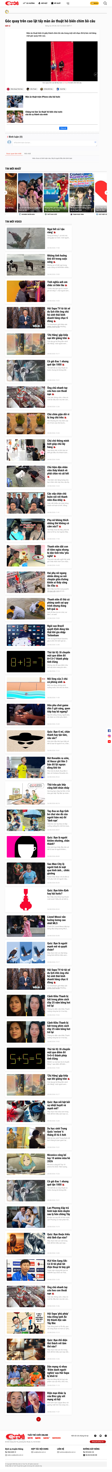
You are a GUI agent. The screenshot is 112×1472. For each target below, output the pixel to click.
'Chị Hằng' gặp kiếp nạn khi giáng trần (57, 336)
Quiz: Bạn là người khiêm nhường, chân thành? (58, 841)
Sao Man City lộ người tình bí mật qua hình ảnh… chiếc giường (58, 868)
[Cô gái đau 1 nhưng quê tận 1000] (26, 370)
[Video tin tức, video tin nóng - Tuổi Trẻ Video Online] (47, 1437)
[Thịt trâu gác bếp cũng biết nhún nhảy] (26, 794)
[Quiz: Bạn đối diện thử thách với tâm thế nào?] (26, 1349)
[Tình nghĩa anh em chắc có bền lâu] (26, 291)
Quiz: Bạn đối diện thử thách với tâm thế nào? (57, 1343)
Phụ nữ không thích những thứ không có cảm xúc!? (58, 523)
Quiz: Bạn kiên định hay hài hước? (58, 892)
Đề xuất (57, 3)
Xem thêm (39, 1419)
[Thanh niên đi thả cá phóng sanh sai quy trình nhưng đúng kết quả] (26, 609)
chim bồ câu (48, 89)
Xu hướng (30, 3)
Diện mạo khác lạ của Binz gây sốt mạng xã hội (56, 1396)
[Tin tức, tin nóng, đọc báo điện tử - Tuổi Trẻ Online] (31, 1437)
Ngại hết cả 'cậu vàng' (55, 231)
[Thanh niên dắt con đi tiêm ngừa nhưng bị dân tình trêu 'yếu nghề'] (26, 556)
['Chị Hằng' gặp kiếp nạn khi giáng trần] (26, 344)
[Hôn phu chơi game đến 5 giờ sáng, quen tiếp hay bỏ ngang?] (26, 714)
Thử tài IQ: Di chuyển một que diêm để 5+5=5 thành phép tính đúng (58, 1054)
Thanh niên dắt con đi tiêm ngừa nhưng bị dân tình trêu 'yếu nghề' (58, 551)
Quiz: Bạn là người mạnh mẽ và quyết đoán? (57, 946)
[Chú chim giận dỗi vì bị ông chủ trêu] (26, 423)
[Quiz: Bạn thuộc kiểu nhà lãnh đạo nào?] (26, 1243)
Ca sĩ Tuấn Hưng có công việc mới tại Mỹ (30, 209)
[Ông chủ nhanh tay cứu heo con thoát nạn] (26, 397)
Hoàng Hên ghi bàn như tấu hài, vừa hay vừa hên (55, 209)
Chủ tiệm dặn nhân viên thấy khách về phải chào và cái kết (58, 470)
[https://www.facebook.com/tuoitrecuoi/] (95, 1436)
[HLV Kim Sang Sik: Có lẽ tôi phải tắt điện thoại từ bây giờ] (26, 1270)
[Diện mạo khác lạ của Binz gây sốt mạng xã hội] (26, 1402)
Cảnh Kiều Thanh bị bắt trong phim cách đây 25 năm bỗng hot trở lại (58, 1001)
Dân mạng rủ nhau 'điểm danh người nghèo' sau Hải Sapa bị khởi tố (58, 1371)
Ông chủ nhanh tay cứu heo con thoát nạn (57, 391)
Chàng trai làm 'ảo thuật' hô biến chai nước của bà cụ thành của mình (43, 113)
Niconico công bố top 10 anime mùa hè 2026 (58, 1158)
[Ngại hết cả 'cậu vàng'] (26, 238)
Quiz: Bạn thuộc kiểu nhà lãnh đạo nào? (58, 1236)
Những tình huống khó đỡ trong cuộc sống (57, 259)
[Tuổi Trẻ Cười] (106, 1436)
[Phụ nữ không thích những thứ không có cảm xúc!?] (26, 529)
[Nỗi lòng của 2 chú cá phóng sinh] (26, 688)
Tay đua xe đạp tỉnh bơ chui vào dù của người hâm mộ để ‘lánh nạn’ (58, 816)
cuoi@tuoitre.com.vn (40, 1452)
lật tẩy (63, 89)
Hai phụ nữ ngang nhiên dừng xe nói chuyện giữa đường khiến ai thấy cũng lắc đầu (57, 579)
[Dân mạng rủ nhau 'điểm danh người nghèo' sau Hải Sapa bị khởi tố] (26, 1376)
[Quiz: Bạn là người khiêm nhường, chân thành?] (26, 847)
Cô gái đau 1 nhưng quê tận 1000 (57, 363)
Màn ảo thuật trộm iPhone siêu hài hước (42, 96)
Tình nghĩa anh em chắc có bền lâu (57, 284)
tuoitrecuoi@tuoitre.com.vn (67, 1452)
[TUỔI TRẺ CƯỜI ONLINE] (15, 1437)
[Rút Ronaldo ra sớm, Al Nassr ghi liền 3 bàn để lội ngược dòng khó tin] (26, 767)
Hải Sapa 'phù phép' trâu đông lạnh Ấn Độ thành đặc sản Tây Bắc (57, 1318)
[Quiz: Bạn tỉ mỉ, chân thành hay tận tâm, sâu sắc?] (26, 741)
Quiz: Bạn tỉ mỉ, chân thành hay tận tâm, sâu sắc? (58, 735)
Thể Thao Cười (52, 214)
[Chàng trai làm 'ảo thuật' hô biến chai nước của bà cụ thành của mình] (15, 116)
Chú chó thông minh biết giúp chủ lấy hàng (58, 444)
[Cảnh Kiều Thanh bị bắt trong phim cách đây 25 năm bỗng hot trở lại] (26, 1005)
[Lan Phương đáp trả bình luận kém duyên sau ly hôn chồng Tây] (26, 1217)
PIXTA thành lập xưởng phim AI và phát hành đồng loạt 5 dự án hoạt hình (81, 208)
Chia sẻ (63, 128)
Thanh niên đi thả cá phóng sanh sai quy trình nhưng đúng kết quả (58, 604)
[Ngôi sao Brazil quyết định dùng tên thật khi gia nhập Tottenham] (26, 635)
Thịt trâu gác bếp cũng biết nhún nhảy (58, 786)
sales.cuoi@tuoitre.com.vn (15, 1455)
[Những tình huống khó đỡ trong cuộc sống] (26, 265)
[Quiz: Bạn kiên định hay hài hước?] (26, 900)
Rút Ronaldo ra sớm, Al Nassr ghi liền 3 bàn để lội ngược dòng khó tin (58, 763)
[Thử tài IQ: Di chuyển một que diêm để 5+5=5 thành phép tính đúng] (26, 1058)
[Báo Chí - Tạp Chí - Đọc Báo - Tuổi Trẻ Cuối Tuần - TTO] (38, 1437)
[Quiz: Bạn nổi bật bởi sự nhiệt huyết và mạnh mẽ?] (26, 1111)
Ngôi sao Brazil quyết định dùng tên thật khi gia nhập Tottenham (58, 630)
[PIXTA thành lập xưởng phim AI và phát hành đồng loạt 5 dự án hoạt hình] (81, 192)
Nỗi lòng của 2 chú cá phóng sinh (57, 680)
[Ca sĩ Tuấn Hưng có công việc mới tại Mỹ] (30, 192)
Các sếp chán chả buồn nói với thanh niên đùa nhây (57, 497)
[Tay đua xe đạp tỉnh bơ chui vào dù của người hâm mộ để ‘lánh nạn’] (26, 820)
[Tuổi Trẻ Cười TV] (100, 1436)
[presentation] (5, 192)
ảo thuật (65, 83)
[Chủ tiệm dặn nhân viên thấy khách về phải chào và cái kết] (26, 476)
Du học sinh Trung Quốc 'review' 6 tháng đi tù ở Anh (57, 1131)
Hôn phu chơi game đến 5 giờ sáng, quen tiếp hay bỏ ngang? (58, 708)
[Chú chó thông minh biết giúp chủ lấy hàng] (26, 450)
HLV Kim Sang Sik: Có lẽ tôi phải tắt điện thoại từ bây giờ (58, 1264)
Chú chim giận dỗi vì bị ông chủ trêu (58, 416)
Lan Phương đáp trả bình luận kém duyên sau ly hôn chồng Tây (58, 1211)
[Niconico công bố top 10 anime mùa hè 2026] (26, 1164)
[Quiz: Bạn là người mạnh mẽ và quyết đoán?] (26, 952)
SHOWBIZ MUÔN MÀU (28, 214)
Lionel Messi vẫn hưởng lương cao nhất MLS (56, 920)
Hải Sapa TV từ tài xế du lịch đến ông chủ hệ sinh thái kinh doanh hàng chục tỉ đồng (58, 315)
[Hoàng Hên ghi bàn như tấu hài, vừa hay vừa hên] (56, 192)
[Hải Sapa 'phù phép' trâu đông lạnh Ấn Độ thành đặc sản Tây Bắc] (26, 1323)
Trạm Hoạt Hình (78, 214)
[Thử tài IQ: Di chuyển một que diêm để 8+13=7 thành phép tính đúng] (26, 661)
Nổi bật (44, 3)
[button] (67, 3)
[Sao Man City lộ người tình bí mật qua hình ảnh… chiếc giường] (26, 873)
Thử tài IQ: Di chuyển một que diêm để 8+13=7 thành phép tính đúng (58, 657)
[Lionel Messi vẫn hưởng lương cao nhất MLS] (26, 926)
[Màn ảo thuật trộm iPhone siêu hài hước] (15, 101)
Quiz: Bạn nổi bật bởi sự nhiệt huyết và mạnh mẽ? (58, 1105)
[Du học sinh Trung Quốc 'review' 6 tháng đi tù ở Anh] (26, 1138)
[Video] (56, 13)
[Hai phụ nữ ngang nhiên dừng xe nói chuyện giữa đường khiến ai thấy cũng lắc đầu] (26, 582)
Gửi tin (96, 3)
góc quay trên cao (17, 89)
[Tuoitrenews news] (56, 1438)
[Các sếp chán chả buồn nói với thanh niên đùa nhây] (26, 503)
